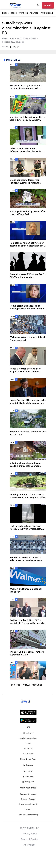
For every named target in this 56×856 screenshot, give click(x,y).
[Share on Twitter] (14, 47)
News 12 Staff (8, 39)
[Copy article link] (18, 47)
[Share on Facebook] (11, 47)
